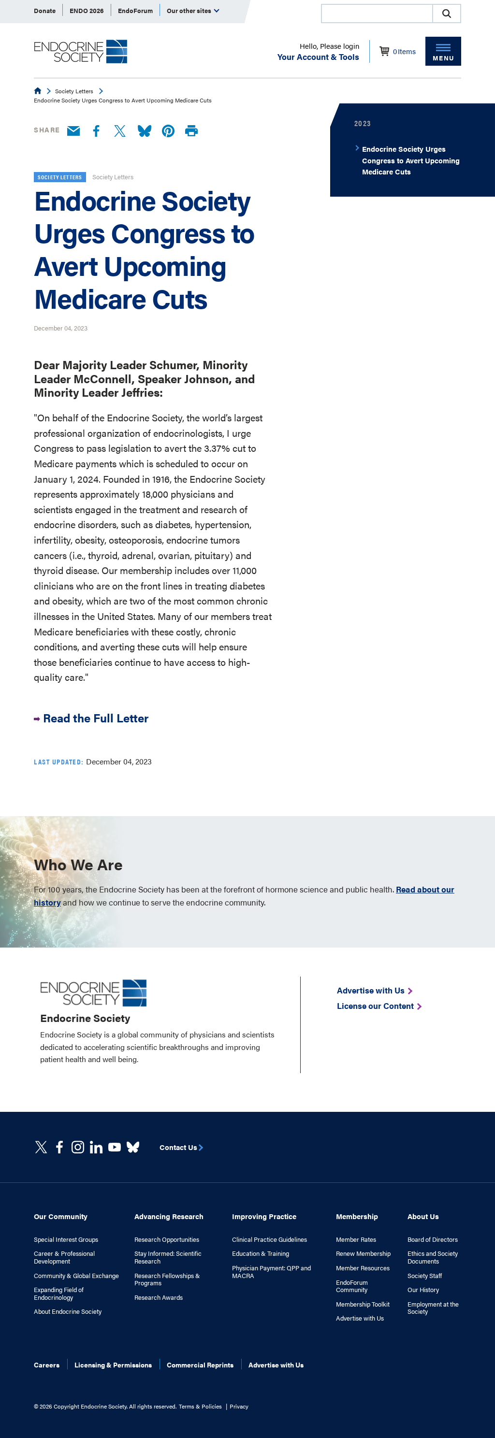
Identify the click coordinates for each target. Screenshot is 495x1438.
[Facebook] (96, 131)
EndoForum (135, 10)
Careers (46, 1364)
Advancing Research (169, 1216)
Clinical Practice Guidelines (269, 1239)
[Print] (191, 131)
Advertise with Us (360, 1318)
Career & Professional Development (64, 1257)
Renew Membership (363, 1253)
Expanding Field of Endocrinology (59, 1293)
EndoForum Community (352, 1286)
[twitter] (41, 1147)
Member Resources (363, 1268)
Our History (423, 1290)
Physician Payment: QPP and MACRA (271, 1271)
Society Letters (74, 90)
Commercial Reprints (200, 1364)
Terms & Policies (200, 1406)
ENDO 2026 (87, 10)
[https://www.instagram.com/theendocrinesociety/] (78, 1147)
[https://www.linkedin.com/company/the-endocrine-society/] (96, 1147)
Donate (45, 10)
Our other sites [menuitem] (190, 10)
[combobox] (376, 13)
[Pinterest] (168, 131)
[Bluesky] (144, 131)
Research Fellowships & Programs (167, 1279)
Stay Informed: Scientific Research (168, 1257)
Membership (357, 1216)
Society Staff (425, 1276)
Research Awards (158, 1297)
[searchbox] (377, 14)
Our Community (60, 1216)
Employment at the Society (433, 1307)
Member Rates (356, 1239)
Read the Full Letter (95, 717)
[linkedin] (114, 1147)
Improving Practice (264, 1216)
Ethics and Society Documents (433, 1257)
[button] (446, 13)
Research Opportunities (166, 1239)
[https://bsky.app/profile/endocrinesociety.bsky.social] (133, 1147)
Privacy (239, 1406)
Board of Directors (433, 1239)
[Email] (73, 131)
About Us (423, 1216)
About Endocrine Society (68, 1311)
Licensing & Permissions (113, 1364)
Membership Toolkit (363, 1304)
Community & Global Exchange (76, 1276)
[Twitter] (120, 131)
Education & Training (260, 1253)
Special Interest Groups (66, 1239)
